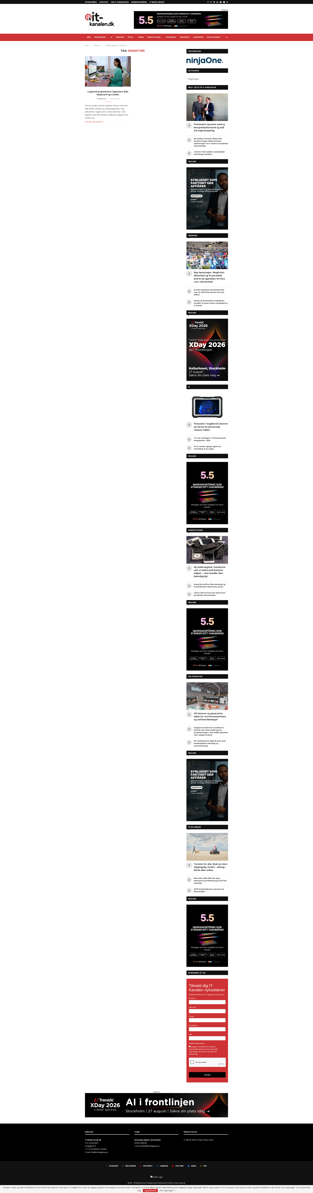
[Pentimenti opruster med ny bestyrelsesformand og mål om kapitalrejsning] (207, 124)
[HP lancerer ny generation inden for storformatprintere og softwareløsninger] (207, 713)
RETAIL (130, 37)
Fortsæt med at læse (93, 122)
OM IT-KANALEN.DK (120, 2)
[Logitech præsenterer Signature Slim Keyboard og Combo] (108, 71)
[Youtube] (221, 2)
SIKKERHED (120, 37)
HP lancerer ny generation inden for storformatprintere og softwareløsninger (210, 733)
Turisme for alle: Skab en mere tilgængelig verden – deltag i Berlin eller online (210, 883)
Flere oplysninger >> (167, 1190)
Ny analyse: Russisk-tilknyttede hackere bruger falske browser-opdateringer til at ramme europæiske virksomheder (211, 159)
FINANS (141, 37)
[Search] (227, 37)
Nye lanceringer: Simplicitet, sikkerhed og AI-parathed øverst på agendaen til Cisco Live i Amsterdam (209, 294)
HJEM (89, 37)
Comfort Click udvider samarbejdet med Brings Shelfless (209, 169)
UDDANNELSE (171, 37)
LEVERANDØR (198, 37)
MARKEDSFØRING (139, 2)
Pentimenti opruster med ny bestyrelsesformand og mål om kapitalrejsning (209, 144)
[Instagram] (211, 2)
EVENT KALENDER (213, 37)
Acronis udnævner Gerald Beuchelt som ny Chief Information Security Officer (209, 309)
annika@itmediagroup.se (150, 1163)
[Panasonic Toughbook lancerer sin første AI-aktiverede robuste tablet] (207, 423)
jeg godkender (150, 1190)
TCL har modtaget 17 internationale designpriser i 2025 (210, 456)
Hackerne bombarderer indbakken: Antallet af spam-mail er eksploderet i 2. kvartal (211, 320)
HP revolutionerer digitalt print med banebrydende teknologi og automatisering (210, 760)
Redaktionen (102, 99)
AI (111, 37)
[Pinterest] (214, 2)
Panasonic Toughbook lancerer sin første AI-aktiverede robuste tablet (211, 443)
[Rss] (227, 2)
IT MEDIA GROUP (156, 2)
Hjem (87, 45)
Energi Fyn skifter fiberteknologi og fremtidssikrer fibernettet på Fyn (209, 602)
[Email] (224, 2)
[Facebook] (208, 2)
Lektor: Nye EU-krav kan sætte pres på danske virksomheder (209, 610)
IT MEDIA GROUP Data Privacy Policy (198, 1157)
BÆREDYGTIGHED (154, 37)
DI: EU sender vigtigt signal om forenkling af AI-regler (207, 464)
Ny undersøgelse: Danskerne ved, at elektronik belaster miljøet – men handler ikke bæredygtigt (209, 588)
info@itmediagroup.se (99, 1169)
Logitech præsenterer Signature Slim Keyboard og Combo (107, 93)
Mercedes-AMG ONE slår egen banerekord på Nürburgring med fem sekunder (210, 897)
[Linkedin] (217, 2)
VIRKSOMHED (185, 37)
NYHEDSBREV (91, 2)
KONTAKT (103, 2)
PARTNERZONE (100, 37)
